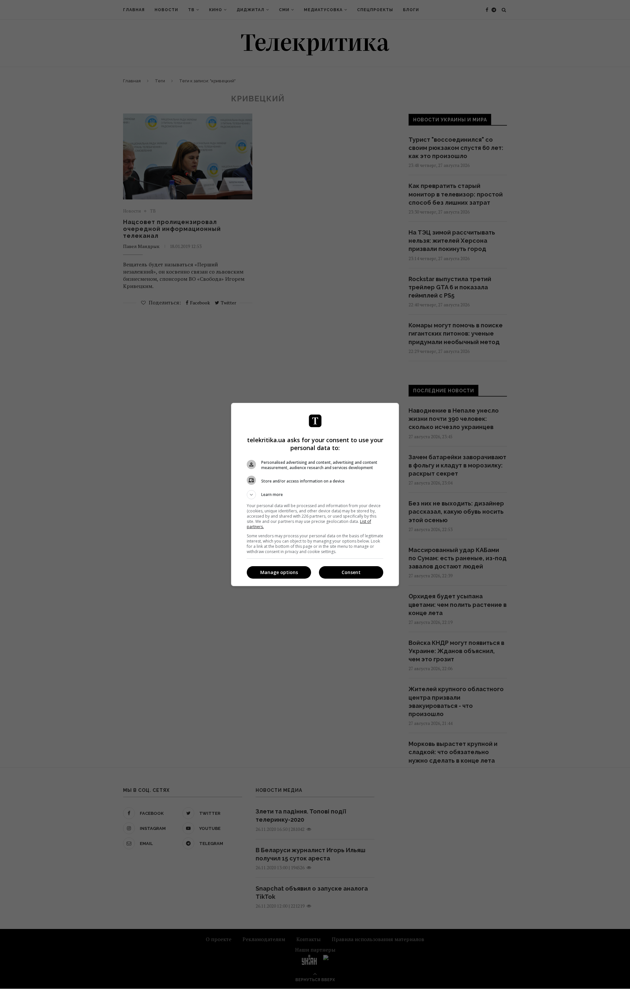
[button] (315, 494)
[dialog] (315, 494)
